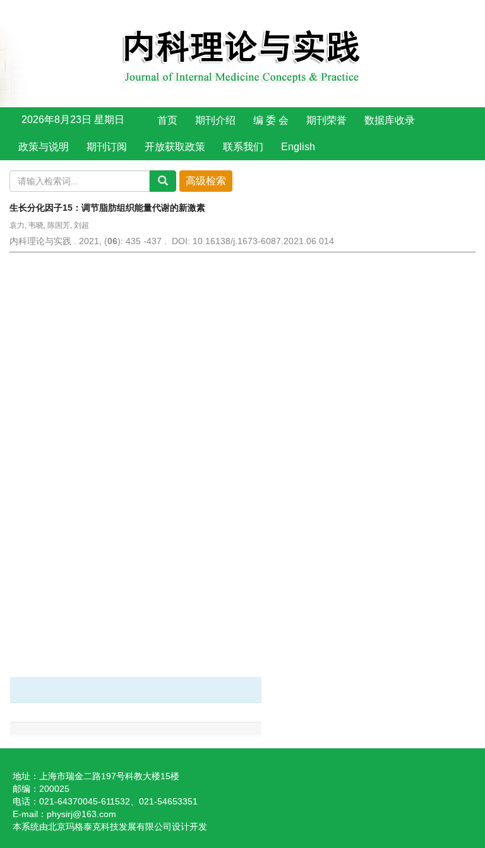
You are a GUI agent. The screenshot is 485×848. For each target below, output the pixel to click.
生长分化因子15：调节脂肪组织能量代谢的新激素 (107, 208)
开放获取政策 (175, 146)
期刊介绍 (215, 120)
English (298, 146)
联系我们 (243, 146)
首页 (167, 120)
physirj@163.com (81, 814)
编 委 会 (271, 120)
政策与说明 (43, 146)
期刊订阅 (107, 146)
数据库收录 (389, 120)
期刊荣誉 (326, 120)
